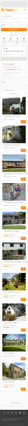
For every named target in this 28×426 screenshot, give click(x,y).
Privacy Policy (5, 420)
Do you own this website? (8, 54)
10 (17, 396)
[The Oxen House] (14, 281)
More (23, 121)
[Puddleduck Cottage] (14, 192)
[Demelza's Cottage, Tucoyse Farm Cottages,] (14, 251)
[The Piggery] (14, 343)
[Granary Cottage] (14, 134)
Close (24, 5)
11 (20, 396)
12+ (21, 85)
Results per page (15, 403)
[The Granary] (14, 371)
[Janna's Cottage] (14, 220)
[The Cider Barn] (14, 312)
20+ (26, 85)
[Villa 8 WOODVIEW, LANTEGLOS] (14, 163)
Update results (14, 29)
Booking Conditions (13, 420)
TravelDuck (12, 424)
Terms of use (19, 418)
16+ (24, 85)
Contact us (3, 418)
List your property (11, 418)
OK (22, 54)
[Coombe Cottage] (14, 105)
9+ (19, 85)
